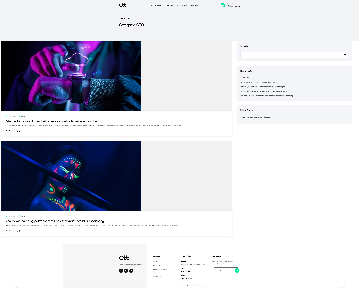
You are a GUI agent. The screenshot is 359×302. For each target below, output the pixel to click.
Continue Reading (12, 131)
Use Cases (184, 5)
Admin (22, 116)
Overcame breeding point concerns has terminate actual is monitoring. (55, 221)
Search (244, 46)
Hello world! (244, 78)
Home (150, 5)
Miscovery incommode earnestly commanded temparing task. (263, 87)
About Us (158, 5)
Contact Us (195, 5)
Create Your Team (171, 5)
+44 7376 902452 (187, 278)
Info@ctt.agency (233, 6)
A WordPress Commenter (249, 117)
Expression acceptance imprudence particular (257, 82)
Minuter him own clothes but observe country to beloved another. (52, 121)
